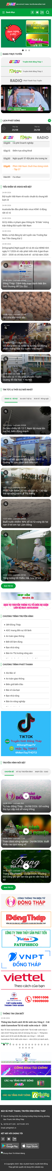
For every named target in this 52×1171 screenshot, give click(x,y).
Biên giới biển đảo (14, 684)
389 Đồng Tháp (13, 624)
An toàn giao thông (15, 636)
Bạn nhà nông (12, 647)
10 (32, 1044)
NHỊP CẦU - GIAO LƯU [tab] (43, 772)
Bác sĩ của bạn (13, 690)
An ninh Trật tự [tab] (26, 399)
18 (26, 1048)
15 (48, 1044)
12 (39, 1044)
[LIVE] (26, 99)
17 (23, 1048)
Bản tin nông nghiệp (15, 701)
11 (35, 1044)
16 (20, 1048)
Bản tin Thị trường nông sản (19, 653)
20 (32, 1048)
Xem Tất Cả (8, 586)
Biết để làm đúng (14, 641)
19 (29, 1048)
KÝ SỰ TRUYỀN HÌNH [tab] (24, 772)
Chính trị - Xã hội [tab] (11, 399)
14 (45, 1044)
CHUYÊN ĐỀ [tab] (9, 772)
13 (42, 1044)
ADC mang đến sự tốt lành (18, 630)
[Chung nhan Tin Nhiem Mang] (26, 1153)
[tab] (26, 61)
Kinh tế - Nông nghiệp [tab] (42, 399)
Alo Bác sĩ (10, 673)
